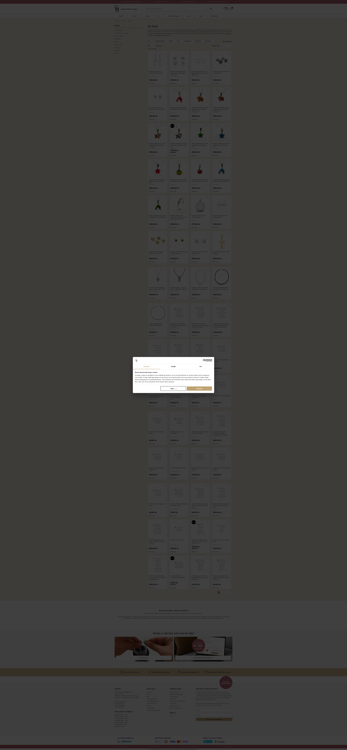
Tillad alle (199, 388)
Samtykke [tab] (146, 366)
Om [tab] (200, 366)
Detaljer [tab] (173, 366)
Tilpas (172, 388)
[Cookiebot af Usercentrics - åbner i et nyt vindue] (204, 360)
